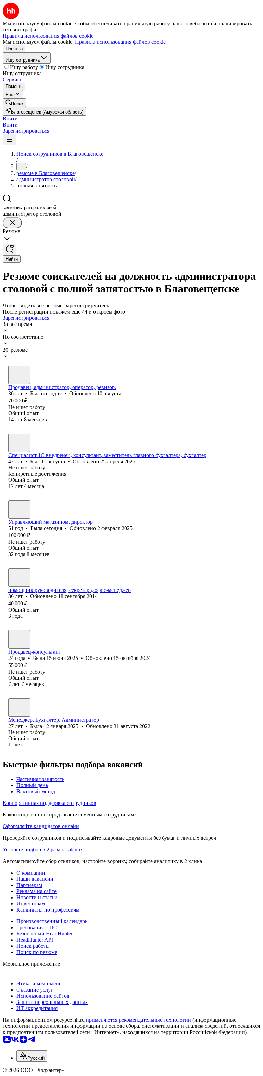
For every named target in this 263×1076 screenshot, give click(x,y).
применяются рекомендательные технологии (138, 1020)
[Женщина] (19, 375)
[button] (10, 118)
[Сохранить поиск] (9, 249)
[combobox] (34, 207)
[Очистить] (12, 222)
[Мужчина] (19, 443)
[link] (14, 102)
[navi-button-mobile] (9, 139)
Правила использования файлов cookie (120, 42)
